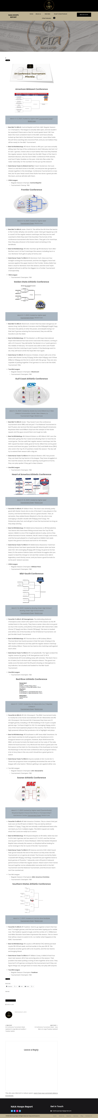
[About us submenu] (41, 13)
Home (31, 14)
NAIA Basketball (10, 1000)
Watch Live (32, 121)
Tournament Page (45, 119)
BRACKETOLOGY (84, 14)
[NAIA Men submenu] (51, 13)
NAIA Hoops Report (13, 16)
